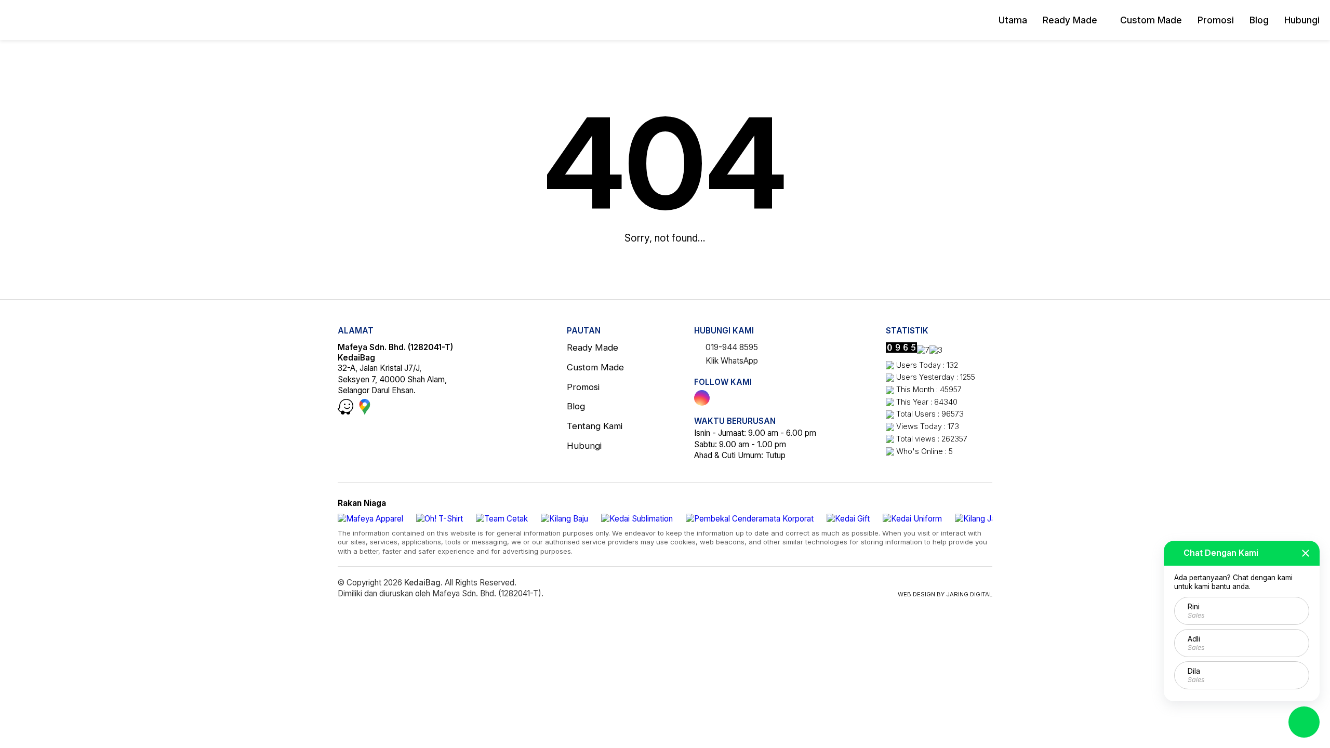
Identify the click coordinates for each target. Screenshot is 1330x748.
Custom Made (1151, 20)
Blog (1259, 20)
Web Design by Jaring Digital (945, 594)
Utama (1013, 20)
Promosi (1216, 20)
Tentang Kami (594, 426)
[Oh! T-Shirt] (439, 519)
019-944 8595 (730, 347)
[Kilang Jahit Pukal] (990, 519)
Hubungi (1302, 20)
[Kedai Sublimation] (637, 519)
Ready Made (1070, 20)
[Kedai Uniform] (912, 519)
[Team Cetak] (502, 519)
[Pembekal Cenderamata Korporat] (750, 519)
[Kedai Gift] (848, 519)
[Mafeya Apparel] (370, 519)
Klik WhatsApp (730, 361)
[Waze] (346, 412)
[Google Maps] (365, 412)
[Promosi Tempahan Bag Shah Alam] (59, 20)
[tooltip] (702, 398)
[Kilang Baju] (564, 519)
